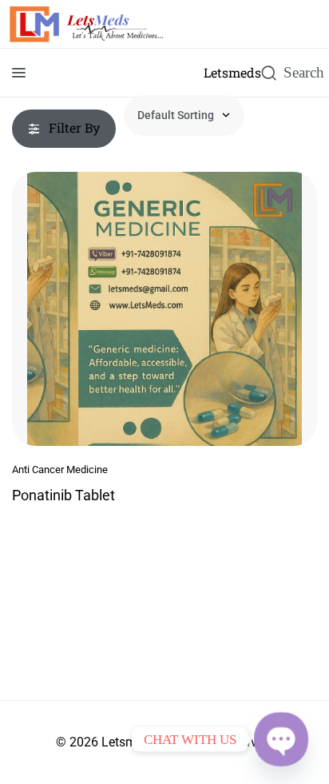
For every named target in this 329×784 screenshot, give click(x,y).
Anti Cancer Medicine (60, 470)
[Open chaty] (281, 739)
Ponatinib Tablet (63, 495)
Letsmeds (232, 72)
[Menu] (19, 73)
